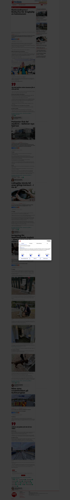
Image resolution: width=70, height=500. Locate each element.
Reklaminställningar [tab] (39, 243)
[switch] (31, 255)
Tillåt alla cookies (45, 258)
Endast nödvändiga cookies (24, 258)
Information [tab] (30, 243)
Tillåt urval (35, 258)
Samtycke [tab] (22, 243)
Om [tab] (47, 243)
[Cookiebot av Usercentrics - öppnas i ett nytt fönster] (47, 241)
